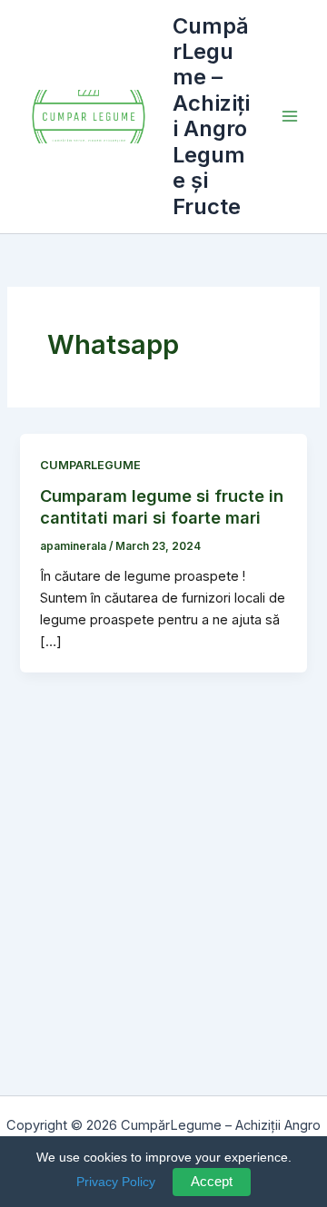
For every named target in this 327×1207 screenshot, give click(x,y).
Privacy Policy (115, 1181)
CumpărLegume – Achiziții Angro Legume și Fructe (211, 116)
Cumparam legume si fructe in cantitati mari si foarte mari (161, 506)
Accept (212, 1181)
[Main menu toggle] (290, 116)
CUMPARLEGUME (90, 465)
